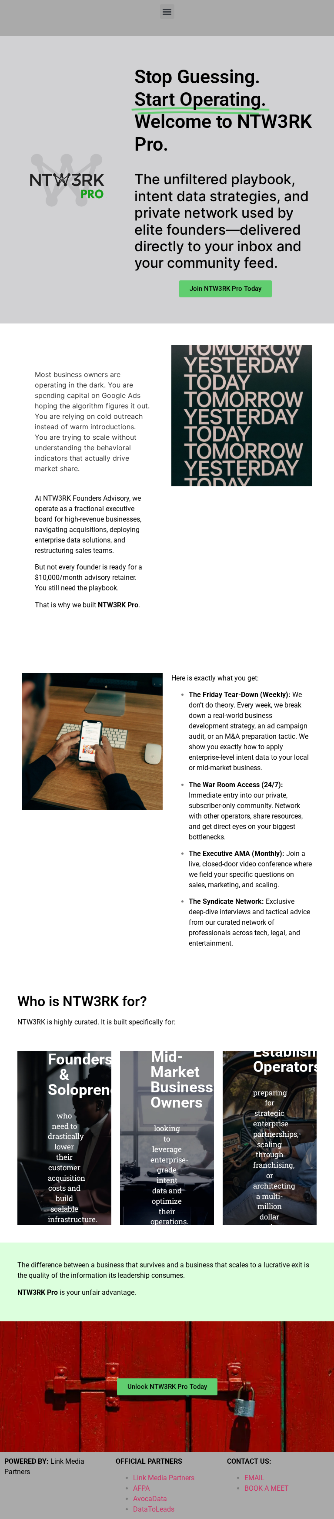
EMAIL (254, 1478)
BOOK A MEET (266, 1488)
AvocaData (150, 1499)
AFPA (141, 1488)
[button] (167, 11)
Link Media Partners (163, 1478)
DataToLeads (153, 1509)
